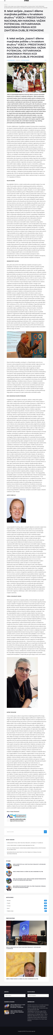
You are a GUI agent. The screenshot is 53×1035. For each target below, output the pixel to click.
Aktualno (24, 60)
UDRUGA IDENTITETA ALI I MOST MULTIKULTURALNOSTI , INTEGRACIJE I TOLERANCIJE (25, 842)
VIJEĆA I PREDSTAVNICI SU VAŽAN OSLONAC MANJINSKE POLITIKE (20, 845)
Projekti (27, 60)
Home (5, 4)
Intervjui (8, 905)
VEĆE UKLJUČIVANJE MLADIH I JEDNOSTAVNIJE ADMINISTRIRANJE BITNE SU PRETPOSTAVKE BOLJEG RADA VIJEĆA (29, 879)
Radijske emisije (10, 911)
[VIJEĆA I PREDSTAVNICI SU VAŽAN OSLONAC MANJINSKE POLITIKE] (9, 873)
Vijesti (8, 908)
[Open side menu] (4, 0)
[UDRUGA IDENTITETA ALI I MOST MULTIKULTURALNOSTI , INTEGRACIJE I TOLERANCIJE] (9, 866)
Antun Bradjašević (11, 60)
